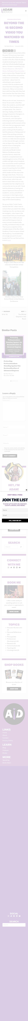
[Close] (26, 489)
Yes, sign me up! (15, 520)
